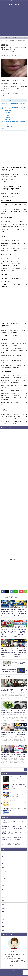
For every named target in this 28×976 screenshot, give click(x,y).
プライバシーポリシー (23, 37)
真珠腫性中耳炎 (8, 126)
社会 (3, 915)
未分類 (3, 911)
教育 (3, 904)
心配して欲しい (8, 119)
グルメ (3, 863)
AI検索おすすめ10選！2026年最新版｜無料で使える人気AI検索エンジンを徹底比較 (18, 810)
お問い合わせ (14, 37)
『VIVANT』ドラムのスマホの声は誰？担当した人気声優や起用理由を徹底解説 (18, 786)
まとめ (5, 128)
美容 (3, 919)
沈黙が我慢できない (9, 112)
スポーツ (4, 871)
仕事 (3, 893)
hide (10, 100)
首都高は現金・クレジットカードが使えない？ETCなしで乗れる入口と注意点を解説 (18, 794)
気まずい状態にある (9, 110)
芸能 (3, 922)
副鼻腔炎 (7, 124)
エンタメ (4, 860)
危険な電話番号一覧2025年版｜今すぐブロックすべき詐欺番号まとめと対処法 (18, 778)
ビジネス (3, 44)
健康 (3, 897)
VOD (3, 856)
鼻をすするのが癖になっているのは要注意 (14, 121)
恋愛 (3, 900)
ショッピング (5, 867)
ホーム (2, 37)
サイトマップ (7, 37)
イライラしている (9, 117)
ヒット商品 (4, 874)
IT (2, 852)
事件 (3, 885)
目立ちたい (7, 115)
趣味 (3, 926)
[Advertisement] (14, 22)
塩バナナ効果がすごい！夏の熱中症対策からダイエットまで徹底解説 (18, 802)
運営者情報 (14, 970)
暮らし (3, 908)
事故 (3, 889)
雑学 (7, 44)
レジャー (4, 882)
